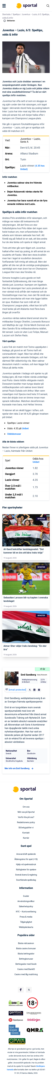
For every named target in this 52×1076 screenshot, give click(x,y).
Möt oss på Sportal (26, 812)
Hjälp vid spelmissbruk (26, 864)
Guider (26, 896)
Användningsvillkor (26, 901)
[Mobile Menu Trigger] (4, 5)
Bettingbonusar (26, 959)
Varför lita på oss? (26, 817)
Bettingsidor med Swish (26, 964)
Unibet (25, 428)
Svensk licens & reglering (26, 874)
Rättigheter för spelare (26, 869)
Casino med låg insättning (26, 974)
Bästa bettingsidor (26, 953)
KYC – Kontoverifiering (26, 911)
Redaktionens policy (26, 822)
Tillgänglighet (26, 922)
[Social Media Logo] (21, 990)
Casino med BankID (26, 969)
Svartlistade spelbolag (26, 880)
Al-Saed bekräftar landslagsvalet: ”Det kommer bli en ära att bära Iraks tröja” (23, 551)
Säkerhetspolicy (26, 906)
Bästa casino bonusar (26, 948)
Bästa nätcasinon (26, 943)
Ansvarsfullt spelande (26, 854)
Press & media (26, 916)
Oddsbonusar (14, 434)
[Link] (26, 530)
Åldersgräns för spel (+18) (26, 859)
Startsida (6, 14)
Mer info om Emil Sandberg (17, 768)
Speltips (16, 14)
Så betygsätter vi (26, 827)
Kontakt (26, 832)
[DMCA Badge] (17, 1003)
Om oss (26, 807)
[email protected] (17, 690)
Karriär (26, 838)
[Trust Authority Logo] (17, 1013)
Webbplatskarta (26, 927)
